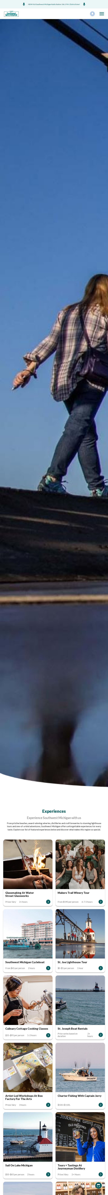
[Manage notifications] (92, 13)
